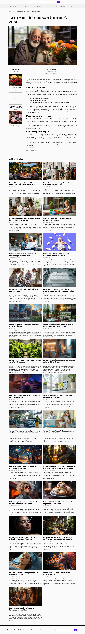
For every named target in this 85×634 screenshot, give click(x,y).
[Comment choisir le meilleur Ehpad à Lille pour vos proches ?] (25, 277)
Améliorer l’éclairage (51, 71)
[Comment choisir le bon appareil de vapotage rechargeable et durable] (59, 348)
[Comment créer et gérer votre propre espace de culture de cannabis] (25, 348)
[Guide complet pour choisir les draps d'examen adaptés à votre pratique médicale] (59, 277)
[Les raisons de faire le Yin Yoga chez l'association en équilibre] (25, 596)
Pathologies (14, 6)
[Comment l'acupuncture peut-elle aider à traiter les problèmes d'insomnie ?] (25, 525)
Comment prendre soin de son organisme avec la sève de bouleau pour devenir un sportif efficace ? (59, 468)
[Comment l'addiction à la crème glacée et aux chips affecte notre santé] (59, 490)
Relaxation (37, 6)
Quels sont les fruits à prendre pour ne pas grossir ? (16, 89)
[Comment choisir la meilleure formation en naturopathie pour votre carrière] (59, 312)
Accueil (9, 11)
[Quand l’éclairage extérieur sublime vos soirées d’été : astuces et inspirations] (25, 171)
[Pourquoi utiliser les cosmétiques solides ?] (15, 117)
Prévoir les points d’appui (51, 75)
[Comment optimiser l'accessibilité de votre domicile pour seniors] (25, 312)
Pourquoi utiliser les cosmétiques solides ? (16, 125)
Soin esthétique (61, 6)
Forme (49, 6)
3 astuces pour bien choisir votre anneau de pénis (15, 108)
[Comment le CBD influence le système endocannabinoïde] (59, 560)
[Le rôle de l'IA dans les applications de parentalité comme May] (25, 454)
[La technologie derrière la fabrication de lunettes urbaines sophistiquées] (25, 490)
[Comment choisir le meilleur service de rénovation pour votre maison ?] (25, 241)
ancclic (41, 112)
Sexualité (26, 6)
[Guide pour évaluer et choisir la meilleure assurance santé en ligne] (59, 383)
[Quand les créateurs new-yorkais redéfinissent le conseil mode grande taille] (59, 171)
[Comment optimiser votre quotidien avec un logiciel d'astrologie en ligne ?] (25, 206)
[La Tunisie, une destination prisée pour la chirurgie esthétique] (25, 560)
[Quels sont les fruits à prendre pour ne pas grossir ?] (15, 79)
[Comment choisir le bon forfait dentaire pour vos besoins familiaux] (59, 419)
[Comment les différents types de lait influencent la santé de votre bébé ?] (59, 241)
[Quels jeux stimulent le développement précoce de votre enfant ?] (59, 206)
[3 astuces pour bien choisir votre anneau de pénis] (15, 98)
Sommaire (52, 69)
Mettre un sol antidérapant (51, 73)
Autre (73, 6)
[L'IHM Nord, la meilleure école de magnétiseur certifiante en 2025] (25, 383)
